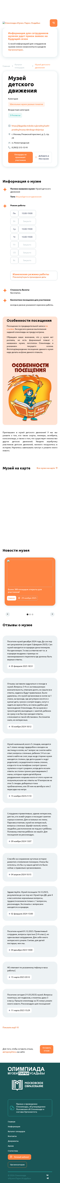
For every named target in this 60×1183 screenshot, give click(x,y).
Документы (13, 1141)
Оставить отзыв (47, 1049)
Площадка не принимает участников (20, 157)
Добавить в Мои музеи (44, 157)
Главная (6, 66)
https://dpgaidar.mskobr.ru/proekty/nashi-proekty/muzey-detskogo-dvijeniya (31, 128)
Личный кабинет (21, 1157)
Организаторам (15, 50)
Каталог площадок (19, 66)
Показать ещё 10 (11, 1027)
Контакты (12, 1136)
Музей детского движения (42, 66)
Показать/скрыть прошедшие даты (29, 277)
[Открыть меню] (53, 23)
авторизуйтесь (9, 1052)
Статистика (13, 1151)
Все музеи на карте (46, 468)
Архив (11, 1146)
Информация (14, 1126)
